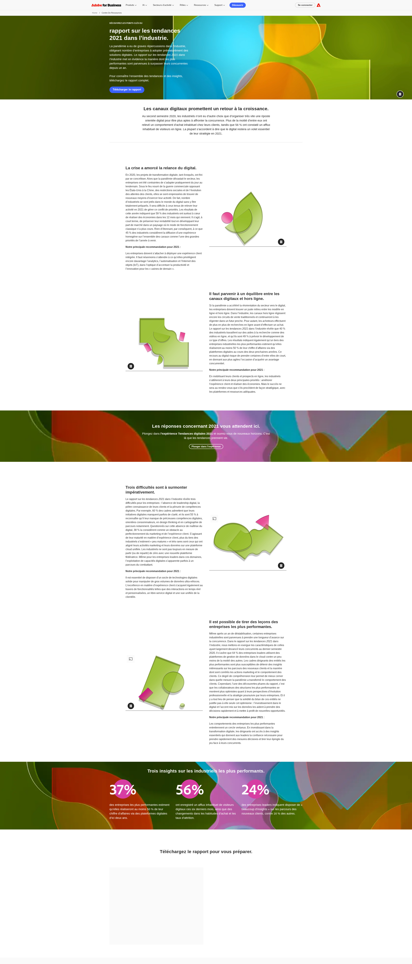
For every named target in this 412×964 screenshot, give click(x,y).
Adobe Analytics (144, 951)
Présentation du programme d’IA (291, 948)
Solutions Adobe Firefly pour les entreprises (155, 960)
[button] (400, 94)
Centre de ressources (239, 944)
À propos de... (283, 944)
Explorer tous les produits (148, 947)
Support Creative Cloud (240, 961)
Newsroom (282, 961)
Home (94, 13)
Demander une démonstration (103, 944)
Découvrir (237, 5)
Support (218, 5)
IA (143, 5)
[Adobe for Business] (318, 5)
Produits (130, 5)
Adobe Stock (189, 960)
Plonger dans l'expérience (206, 446)
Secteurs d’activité (162, 5)
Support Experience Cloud (241, 957)
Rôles (183, 5)
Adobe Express (143, 956)
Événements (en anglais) (288, 957)
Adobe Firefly (189, 956)
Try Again (156, 902)
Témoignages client (239, 948)
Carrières (281, 953)
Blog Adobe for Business (241, 953)
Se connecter (305, 5)
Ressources (200, 5)
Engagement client (98, 960)
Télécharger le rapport (127, 89)
